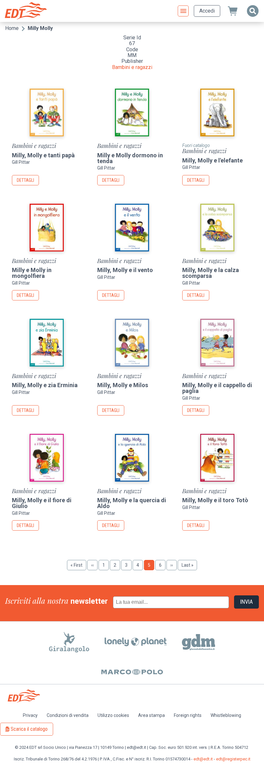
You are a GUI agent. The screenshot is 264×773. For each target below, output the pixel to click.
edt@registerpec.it (233, 759)
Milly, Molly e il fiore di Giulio (41, 503)
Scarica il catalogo (29, 729)
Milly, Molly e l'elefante (212, 160)
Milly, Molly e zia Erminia (45, 385)
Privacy (30, 715)
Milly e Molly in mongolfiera (32, 273)
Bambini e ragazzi (132, 67)
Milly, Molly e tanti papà (43, 155)
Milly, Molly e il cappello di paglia (217, 388)
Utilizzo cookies (113, 715)
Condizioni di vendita (68, 715)
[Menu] (183, 10)
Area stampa (151, 715)
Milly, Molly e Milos (122, 385)
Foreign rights (188, 715)
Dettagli (25, 180)
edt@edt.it (203, 759)
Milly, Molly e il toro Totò (215, 500)
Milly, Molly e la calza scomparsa (210, 273)
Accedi (207, 11)
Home (12, 28)
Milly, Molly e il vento (125, 270)
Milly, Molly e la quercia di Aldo (131, 503)
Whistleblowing (226, 715)
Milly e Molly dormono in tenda (130, 158)
